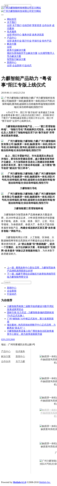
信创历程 (27, 25)
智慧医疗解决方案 (16, 59)
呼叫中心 (17, 34)
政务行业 (17, 41)
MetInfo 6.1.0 (19, 482)
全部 (9, 25)
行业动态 (27, 65)
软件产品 (46, 41)
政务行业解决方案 (16, 50)
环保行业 (37, 41)
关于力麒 (20, 361)
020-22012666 (8, 339)
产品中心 (11, 37)
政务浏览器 (38, 34)
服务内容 (27, 34)
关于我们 (11, 22)
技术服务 (11, 31)
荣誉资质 (37, 25)
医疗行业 (27, 41)
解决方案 (11, 44)
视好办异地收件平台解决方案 (22, 53)
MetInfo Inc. (45, 482)
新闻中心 (11, 62)
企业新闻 (17, 65)
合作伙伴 (46, 25)
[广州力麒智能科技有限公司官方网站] (28, 7)
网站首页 (11, 19)
